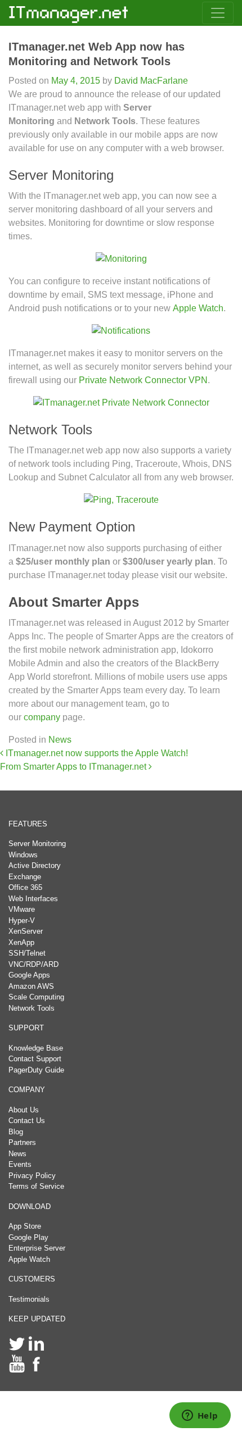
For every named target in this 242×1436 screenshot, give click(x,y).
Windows (23, 855)
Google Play (28, 1237)
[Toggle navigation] (218, 13)
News (59, 739)
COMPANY (26, 1089)
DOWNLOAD (29, 1206)
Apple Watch (198, 308)
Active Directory (34, 865)
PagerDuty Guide (36, 1070)
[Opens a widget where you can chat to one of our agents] (200, 1416)
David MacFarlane (150, 80)
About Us (23, 1110)
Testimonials (29, 1299)
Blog (15, 1132)
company (42, 717)
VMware (21, 909)
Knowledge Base (35, 1048)
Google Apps (29, 975)
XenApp (21, 942)
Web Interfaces (33, 898)
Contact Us (26, 1120)
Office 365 (25, 887)
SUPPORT (26, 1028)
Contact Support (34, 1059)
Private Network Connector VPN (143, 380)
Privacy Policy (32, 1175)
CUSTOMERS (31, 1279)
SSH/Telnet (27, 953)
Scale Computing (36, 997)
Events (20, 1164)
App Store (24, 1226)
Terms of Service (36, 1186)
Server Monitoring (37, 843)
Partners (22, 1142)
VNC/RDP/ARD (33, 964)
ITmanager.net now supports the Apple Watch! (95, 753)
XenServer (25, 931)
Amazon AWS (31, 986)
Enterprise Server (36, 1248)
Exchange (24, 876)
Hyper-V (21, 920)
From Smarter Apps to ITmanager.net (74, 766)
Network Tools (31, 1008)
